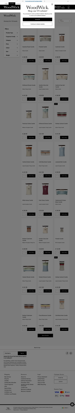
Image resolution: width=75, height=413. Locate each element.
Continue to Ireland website (38, 24)
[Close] (52, 4)
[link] (37, 8)
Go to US (37, 19)
